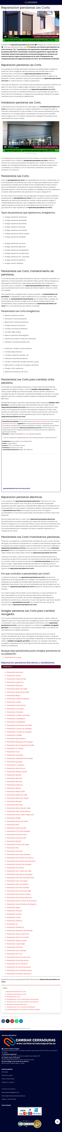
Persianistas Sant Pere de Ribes (18, 888)
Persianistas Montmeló (15, 805)
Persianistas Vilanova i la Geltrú (18, 937)
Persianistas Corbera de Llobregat (19, 729)
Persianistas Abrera (14, 676)
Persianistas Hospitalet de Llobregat (20, 758)
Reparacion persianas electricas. (17, 1004)
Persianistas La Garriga (15, 748)
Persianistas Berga (13, 695)
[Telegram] (21, 1021)
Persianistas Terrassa (14, 911)
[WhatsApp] (16, 1021)
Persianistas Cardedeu (15, 712)
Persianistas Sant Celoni (15, 868)
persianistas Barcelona (9, 423)
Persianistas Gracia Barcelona (17, 960)
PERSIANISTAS (7, 667)
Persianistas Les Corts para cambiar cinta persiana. (23, 1002)
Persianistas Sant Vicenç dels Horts (19, 897)
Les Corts (26, 434)
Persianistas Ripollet (14, 841)
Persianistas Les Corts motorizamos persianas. (21, 1007)
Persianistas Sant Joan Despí (17, 881)
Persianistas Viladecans (15, 927)
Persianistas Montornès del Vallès (19, 808)
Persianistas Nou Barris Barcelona (19, 967)
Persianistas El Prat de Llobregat (18, 831)
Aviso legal (5, 1072)
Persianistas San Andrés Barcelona (19, 970)
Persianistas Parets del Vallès (17, 821)
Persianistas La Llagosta (15, 765)
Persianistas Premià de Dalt (16, 835)
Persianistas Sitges (13, 907)
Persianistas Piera (13, 825)
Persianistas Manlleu (14, 775)
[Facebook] (3, 1021)
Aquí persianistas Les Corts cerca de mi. (16, 488)
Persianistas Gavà (13, 752)
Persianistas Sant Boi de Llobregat (19, 864)
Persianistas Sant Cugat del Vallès (19, 871)
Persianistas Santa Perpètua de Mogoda (21, 904)
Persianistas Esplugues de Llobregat (20, 742)
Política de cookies (7, 1075)
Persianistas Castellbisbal (16, 719)
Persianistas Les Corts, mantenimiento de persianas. (23, 999)
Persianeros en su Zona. (13, 657)
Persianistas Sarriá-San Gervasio (18, 957)
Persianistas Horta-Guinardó (17, 964)
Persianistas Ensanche (15, 947)
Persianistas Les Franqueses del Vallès (20, 745)
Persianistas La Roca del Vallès (18, 845)
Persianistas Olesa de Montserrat (19, 811)
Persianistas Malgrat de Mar (17, 772)
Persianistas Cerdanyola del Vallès (19, 725)
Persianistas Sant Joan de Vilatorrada (20, 878)
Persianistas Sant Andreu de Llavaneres (21, 861)
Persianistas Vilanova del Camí (18, 934)
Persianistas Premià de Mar (16, 838)
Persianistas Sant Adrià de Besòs (18, 854)
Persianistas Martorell (14, 782)
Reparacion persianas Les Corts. (16, 992)
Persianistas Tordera (14, 914)
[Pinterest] (12, 1021)
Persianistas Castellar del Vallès (18, 715)
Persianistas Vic (12, 924)
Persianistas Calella (14, 702)
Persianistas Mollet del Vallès (17, 795)
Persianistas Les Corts (14, 954)
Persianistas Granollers (15, 755)
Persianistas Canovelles (15, 709)
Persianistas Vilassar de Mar (17, 941)
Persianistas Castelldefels (16, 722)
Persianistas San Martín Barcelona (19, 974)
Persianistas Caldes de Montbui (18, 699)
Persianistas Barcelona (15, 672)
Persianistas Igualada (14, 762)
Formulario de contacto (8, 1089)
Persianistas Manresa (14, 778)
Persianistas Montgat (14, 801)
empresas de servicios (39, 421)
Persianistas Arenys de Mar (16, 679)
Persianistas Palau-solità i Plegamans (20, 815)
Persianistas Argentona (15, 682)
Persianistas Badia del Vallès (17, 689)
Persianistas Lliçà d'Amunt (16, 768)
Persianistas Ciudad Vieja (16, 944)
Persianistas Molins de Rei (16, 792)
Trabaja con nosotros (8, 1082)
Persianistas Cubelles (14, 735)
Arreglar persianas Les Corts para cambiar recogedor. (23, 1009)
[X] (8, 1021)
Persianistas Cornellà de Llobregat (19, 732)
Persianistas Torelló (14, 917)
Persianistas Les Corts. (13, 997)
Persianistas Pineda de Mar (16, 828)
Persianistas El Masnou (15, 785)
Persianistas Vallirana (14, 921)
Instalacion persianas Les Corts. (16, 994)
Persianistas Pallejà (13, 818)
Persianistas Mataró (14, 788)
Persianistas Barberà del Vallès (18, 692)
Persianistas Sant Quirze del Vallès (19, 891)
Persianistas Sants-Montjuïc (16, 950)
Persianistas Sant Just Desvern (17, 884)
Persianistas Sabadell (14, 851)
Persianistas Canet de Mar (16, 705)
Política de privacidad (8, 1079)
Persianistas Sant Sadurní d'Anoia (19, 894)
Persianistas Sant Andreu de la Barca (20, 858)
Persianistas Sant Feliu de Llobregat (19, 874)
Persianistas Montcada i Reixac (18, 798)
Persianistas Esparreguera (16, 738)
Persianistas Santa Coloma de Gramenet (21, 901)
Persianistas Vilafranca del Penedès (20, 931)
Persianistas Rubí (13, 848)
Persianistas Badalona (15, 685)
